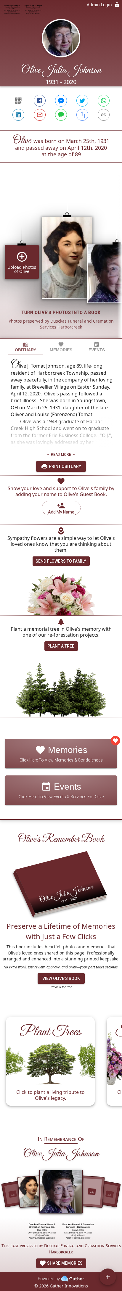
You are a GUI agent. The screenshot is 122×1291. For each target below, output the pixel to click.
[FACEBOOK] (40, 101)
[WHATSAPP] (104, 101)
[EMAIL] (40, 115)
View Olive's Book (61, 978)
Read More (61, 455)
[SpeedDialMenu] (107, 1277)
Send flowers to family (61, 561)
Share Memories (64, 1263)
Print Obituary (64, 466)
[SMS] (61, 115)
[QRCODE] (18, 101)
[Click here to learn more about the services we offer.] (61, 1232)
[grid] (61, 260)
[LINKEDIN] (18, 115)
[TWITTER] (82, 101)
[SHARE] (82, 115)
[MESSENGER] (61, 101)
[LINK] (104, 115)
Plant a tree (60, 646)
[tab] (25, 347)
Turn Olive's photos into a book (61, 312)
